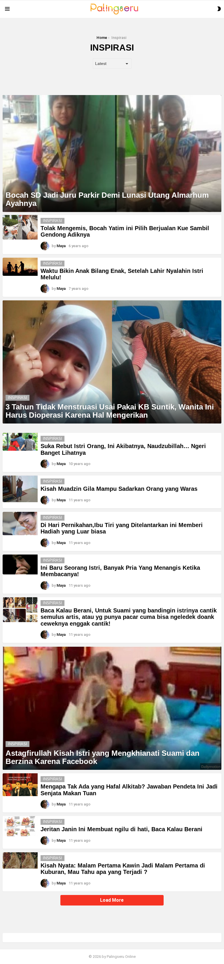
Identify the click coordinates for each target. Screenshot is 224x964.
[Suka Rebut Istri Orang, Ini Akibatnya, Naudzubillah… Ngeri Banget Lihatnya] (20, 441)
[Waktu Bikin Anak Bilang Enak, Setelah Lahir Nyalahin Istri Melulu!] (20, 267)
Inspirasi (52, 220)
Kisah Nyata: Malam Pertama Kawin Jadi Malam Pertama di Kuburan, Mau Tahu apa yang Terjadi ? (123, 868)
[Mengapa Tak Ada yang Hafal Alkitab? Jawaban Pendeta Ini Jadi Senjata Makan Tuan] (20, 784)
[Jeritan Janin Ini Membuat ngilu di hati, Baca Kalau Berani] (20, 826)
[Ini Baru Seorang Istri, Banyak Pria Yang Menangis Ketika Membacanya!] (20, 564)
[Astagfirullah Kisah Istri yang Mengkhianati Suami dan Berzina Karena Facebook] (112, 708)
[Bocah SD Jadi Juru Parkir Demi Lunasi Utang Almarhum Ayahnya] (112, 153)
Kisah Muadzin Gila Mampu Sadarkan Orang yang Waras (119, 489)
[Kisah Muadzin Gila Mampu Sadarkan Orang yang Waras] (20, 489)
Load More (112, 900)
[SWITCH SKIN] (219, 8)
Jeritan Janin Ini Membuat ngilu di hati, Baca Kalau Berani (121, 829)
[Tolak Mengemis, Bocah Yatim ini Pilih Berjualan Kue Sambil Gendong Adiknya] (20, 227)
